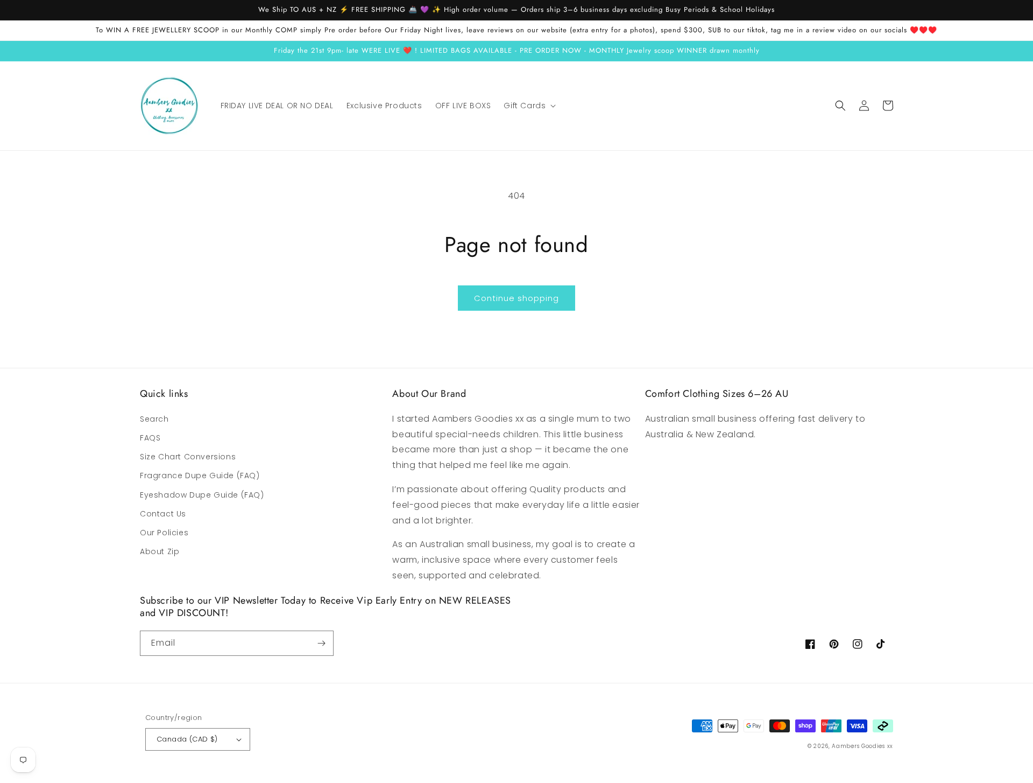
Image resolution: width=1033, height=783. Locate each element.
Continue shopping (516, 298)
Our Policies (164, 532)
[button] (528, 105)
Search (154, 419)
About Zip (159, 551)
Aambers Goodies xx (862, 746)
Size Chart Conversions (188, 456)
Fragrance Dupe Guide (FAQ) (200, 475)
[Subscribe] (321, 643)
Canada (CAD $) (187, 739)
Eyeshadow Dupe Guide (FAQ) (202, 495)
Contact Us (163, 513)
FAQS (150, 437)
